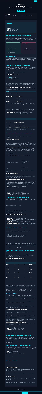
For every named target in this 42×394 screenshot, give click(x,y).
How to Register (15, 16)
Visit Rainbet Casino (21, 10)
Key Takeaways (7, 15)
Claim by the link (24, 392)
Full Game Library (31, 15)
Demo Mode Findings (7, 16)
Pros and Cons (14, 15)
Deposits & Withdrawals (23, 16)
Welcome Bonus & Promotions (24, 15)
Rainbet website (10, 77)
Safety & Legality (30, 16)
